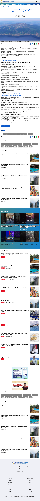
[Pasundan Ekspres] (8, 1)
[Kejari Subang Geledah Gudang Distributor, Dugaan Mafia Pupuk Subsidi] (10, 218)
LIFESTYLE (3, 256)
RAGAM (30, 484)
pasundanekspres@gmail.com (20, 468)
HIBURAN (7, 6)
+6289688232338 (20, 471)
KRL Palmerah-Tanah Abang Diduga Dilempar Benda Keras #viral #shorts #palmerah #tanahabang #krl (29, 226)
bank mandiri (18, 144)
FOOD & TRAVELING (20, 4)
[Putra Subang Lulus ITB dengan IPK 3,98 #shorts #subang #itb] (10, 236)
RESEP (10, 489)
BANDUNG (10, 484)
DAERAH (7, 4)
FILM (30, 486)
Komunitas (25, 146)
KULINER (10, 491)
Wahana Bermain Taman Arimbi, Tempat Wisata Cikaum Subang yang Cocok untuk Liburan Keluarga (14, 153)
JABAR (2, 359)
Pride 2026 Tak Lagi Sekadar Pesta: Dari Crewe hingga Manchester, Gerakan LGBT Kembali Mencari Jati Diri (14, 187)
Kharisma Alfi (21, 14)
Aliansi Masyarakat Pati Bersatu (8, 144)
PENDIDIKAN (13, 4)
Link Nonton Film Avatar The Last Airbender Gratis (12, 93)
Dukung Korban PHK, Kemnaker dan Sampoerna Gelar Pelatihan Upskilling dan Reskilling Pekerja (14, 345)
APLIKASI (29, 476)
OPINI (38, 4)
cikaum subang (9, 146)
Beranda (2, 6)
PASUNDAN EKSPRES (5, 47)
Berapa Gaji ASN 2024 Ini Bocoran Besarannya (11, 95)
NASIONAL (3, 279)
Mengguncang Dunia (22, 134)
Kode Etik (10, 496)
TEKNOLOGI (29, 4)
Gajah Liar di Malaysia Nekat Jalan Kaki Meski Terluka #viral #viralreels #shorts (28, 243)
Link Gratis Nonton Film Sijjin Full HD (10, 58)
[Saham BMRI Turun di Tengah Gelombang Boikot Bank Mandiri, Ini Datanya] (34, 315)
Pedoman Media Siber (24, 496)
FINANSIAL (3, 336)
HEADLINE (2, 4)
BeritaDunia (35, 144)
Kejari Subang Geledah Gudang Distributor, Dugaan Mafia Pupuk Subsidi (10, 226)
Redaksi (6, 496)
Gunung (5, 134)
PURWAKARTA (10, 480)
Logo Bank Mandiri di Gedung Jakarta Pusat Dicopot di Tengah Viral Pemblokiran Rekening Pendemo (14, 176)
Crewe (15, 146)
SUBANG (10, 478)
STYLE (34, 4)
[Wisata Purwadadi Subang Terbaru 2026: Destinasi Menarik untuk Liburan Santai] (34, 168)
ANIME (30, 487)
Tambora (30, 134)
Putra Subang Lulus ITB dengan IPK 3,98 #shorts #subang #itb (9, 243)
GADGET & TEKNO (30, 478)
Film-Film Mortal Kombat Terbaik (9, 60)
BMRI (3, 146)
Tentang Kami (31, 496)
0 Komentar (4, 44)
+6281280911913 (20, 470)
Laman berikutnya (5, 125)
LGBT (31, 146)
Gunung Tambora (12, 134)
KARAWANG (10, 482)
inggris (19, 146)
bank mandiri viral (27, 144)
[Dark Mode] (36, 1)
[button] (8, 4)
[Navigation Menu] (38, 1)
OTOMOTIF (30, 491)
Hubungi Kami (16, 496)
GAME (30, 480)
